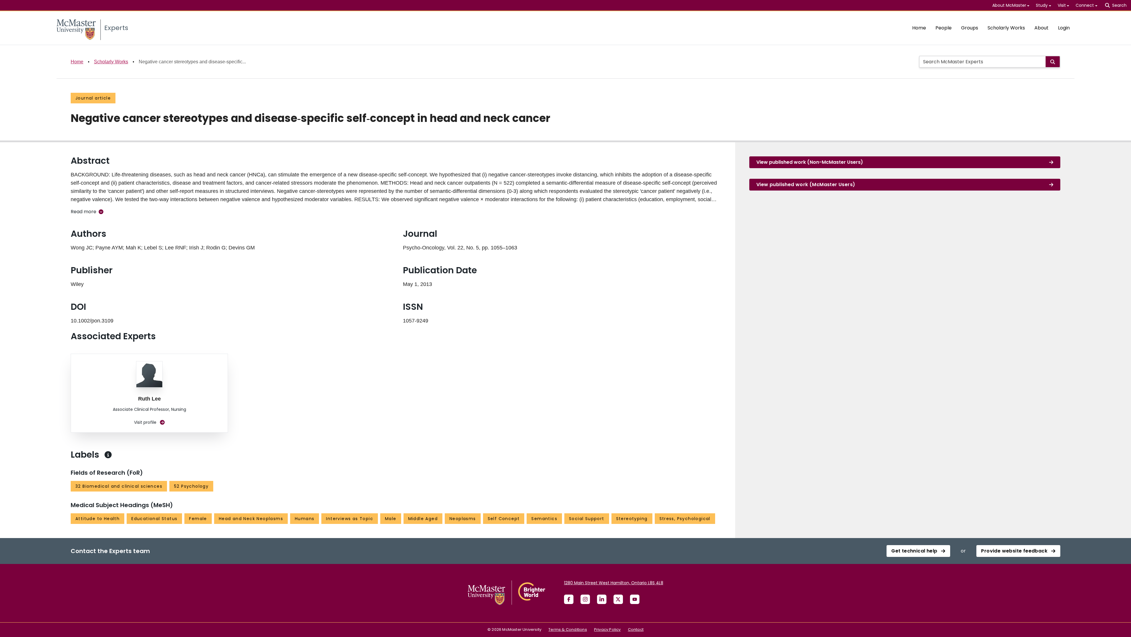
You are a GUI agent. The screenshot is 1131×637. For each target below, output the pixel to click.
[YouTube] (634, 599)
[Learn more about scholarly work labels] (108, 454)
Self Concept (504, 519)
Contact (636, 629)
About (1041, 27)
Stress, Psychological (684, 519)
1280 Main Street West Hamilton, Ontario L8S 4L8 (613, 582)
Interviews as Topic (349, 519)
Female (198, 519)
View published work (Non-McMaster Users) (809, 162)
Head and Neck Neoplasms (251, 519)
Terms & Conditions (567, 629)
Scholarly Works (1006, 27)
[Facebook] (568, 599)
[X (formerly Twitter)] (618, 599)
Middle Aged (423, 519)
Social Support (586, 519)
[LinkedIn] (601, 599)
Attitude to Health (97, 519)
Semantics (544, 519)
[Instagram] (585, 599)
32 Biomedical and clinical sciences (118, 486)
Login (1064, 27)
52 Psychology (191, 486)
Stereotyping (632, 519)
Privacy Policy (607, 629)
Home (919, 27)
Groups (969, 27)
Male (390, 519)
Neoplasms (462, 519)
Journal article (93, 98)
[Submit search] (1053, 61)
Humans (304, 519)
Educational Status (154, 519)
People (943, 27)
